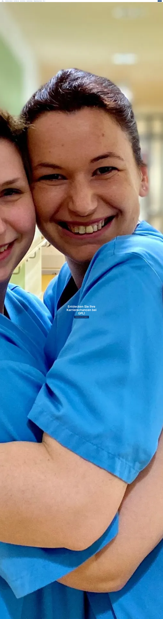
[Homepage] (2, 1)
